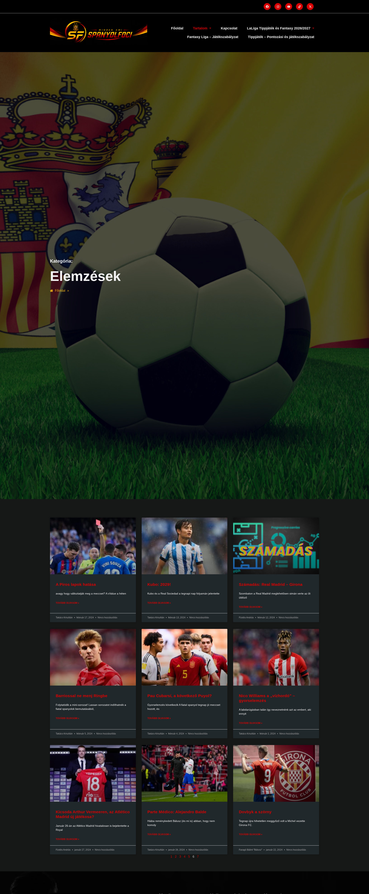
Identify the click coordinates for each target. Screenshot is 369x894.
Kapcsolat (229, 28)
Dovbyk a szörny (255, 812)
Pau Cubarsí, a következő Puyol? (179, 695)
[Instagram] (277, 6)
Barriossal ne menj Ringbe (81, 695)
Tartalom (200, 28)
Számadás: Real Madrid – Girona (271, 584)
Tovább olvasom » (67, 603)
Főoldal (177, 28)
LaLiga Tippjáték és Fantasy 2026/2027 (278, 28)
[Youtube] (288, 6)
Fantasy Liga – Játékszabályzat (212, 37)
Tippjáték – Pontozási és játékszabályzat (281, 37)
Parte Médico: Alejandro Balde (176, 812)
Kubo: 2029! (159, 584)
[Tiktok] (299, 6)
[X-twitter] (310, 6)
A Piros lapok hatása (76, 584)
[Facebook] (267, 6)
